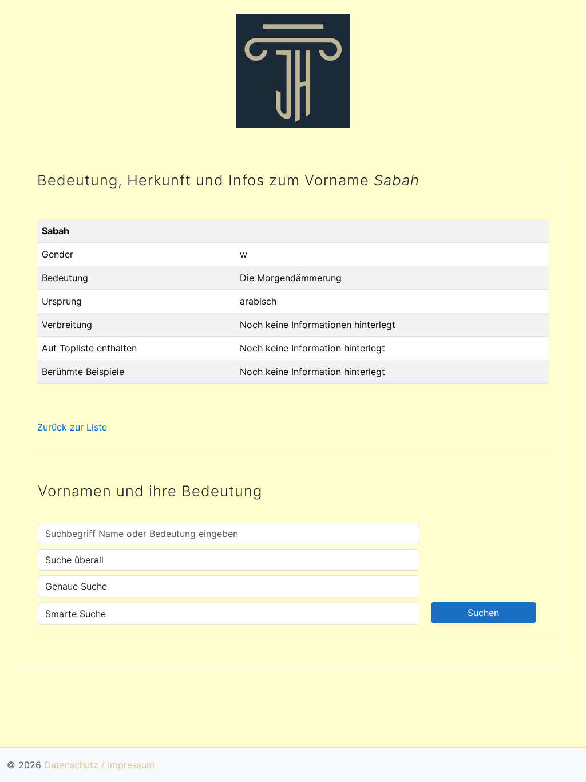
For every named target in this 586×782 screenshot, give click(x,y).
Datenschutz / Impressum (99, 765)
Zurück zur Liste (72, 427)
